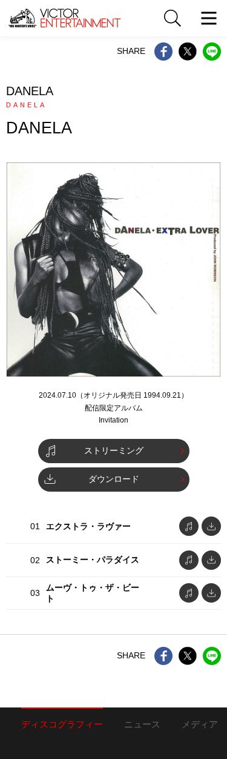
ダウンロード (113, 479)
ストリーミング (113, 450)
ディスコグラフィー (62, 724)
